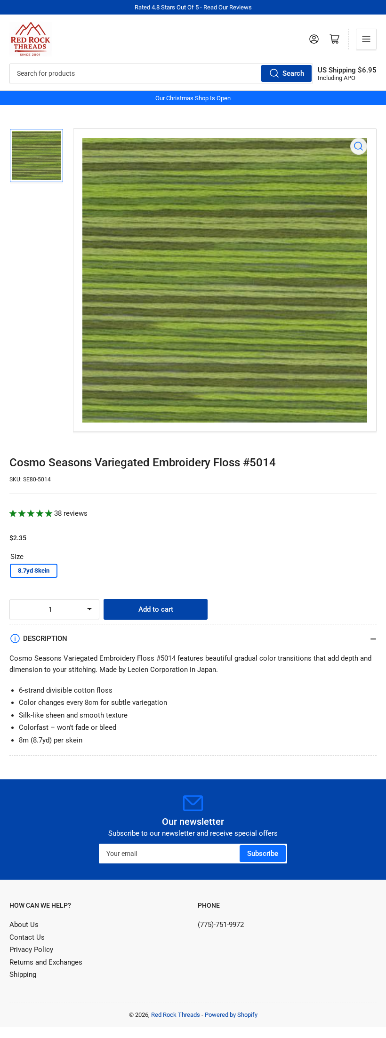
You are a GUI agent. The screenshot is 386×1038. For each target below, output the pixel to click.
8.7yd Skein (33, 570)
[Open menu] (366, 39)
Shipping (22, 974)
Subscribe (262, 853)
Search (293, 73)
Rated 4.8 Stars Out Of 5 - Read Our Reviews (193, 7)
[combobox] (161, 73)
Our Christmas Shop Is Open (193, 98)
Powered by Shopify (231, 1014)
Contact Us (27, 937)
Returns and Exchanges (45, 962)
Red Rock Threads (175, 1014)
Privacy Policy (31, 949)
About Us (24, 924)
